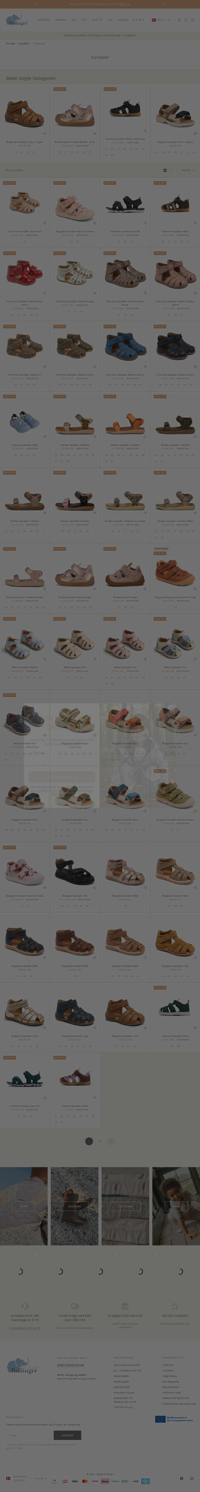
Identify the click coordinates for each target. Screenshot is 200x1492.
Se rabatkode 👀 (62, 767)
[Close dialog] (171, 698)
